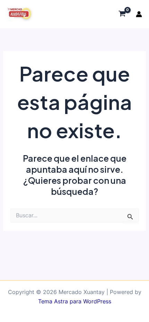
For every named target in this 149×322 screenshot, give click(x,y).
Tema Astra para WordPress (74, 301)
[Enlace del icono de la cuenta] (139, 14)
